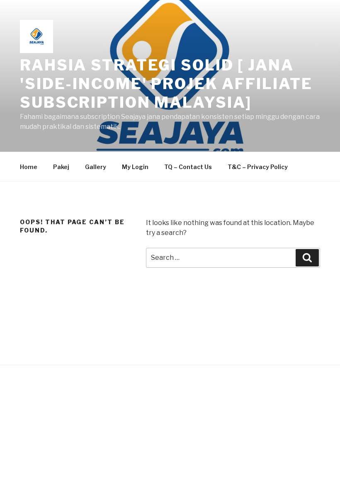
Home (28, 166)
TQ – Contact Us (188, 166)
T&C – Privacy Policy (258, 166)
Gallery (95, 166)
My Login (135, 166)
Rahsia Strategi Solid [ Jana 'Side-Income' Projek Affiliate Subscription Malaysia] (166, 83)
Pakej (61, 166)
